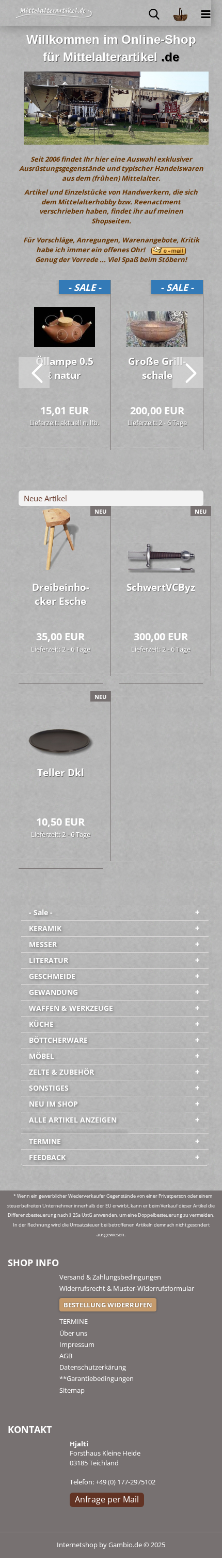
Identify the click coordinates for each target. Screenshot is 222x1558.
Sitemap (72, 1390)
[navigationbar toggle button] (206, 13)
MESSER (43, 944)
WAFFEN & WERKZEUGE (71, 1008)
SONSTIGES (49, 1088)
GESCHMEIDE (52, 976)
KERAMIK (45, 928)
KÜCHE (41, 1024)
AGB (65, 1355)
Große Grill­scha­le (157, 368)
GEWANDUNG (53, 992)
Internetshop (77, 1544)
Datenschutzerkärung (92, 1367)
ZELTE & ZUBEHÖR (61, 1072)
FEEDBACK (47, 1157)
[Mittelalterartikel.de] (28, 13)
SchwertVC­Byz (160, 587)
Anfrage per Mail (107, 1499)
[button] (34, 372)
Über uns (73, 1333)
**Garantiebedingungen (96, 1378)
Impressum (76, 1344)
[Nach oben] (193, 1542)
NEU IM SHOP (53, 1104)
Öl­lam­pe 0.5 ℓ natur (64, 368)
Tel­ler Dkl (60, 772)
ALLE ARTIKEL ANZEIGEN (73, 1120)
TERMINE (45, 1141)
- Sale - (41, 912)
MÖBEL (41, 1056)
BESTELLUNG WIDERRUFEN (108, 1304)
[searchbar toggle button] (154, 13)
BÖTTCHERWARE (58, 1040)
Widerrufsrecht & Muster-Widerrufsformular (126, 1288)
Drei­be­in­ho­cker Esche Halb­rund (60, 596)
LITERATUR (48, 960)
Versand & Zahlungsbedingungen (110, 1277)
